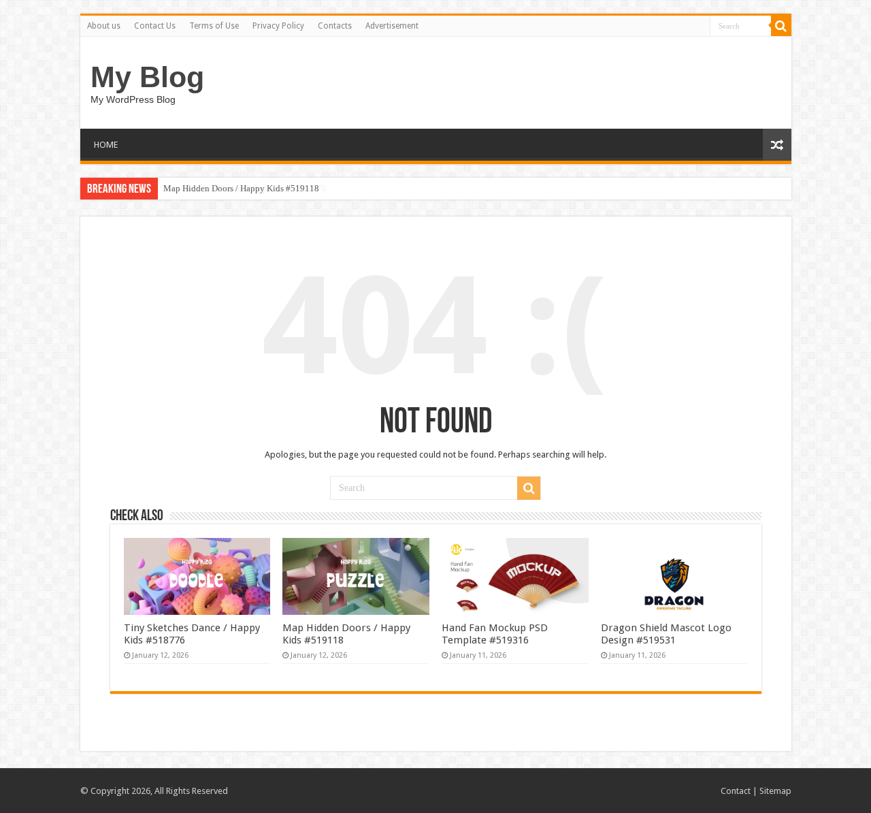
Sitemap (775, 791)
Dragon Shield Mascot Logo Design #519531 (666, 634)
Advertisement (391, 26)
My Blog (147, 77)
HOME (106, 145)
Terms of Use (214, 26)
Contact (736, 791)
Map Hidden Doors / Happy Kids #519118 (241, 188)
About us (103, 26)
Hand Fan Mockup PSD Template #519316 (495, 634)
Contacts (335, 26)
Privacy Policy (278, 26)
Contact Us (155, 26)
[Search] (781, 26)
